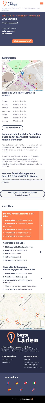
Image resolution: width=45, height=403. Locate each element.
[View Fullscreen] (2, 296)
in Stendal (17, 247)
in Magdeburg (16, 233)
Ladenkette (6, 362)
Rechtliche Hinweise (31, 362)
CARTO (42, 328)
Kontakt (27, 360)
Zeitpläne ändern (11, 128)
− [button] (4, 66)
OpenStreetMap (39, 90)
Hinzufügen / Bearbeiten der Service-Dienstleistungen (22, 194)
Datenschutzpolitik (31, 365)
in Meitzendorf (16, 229)
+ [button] (4, 63)
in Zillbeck (13, 277)
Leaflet (31, 90)
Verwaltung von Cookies (33, 367)
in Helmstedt (15, 236)
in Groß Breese (16, 220)
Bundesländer (7, 360)
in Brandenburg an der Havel (18, 286)
